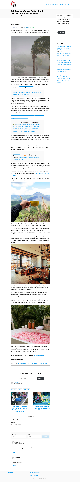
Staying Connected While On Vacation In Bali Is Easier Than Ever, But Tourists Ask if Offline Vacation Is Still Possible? (64, 78)
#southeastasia (34, 128)
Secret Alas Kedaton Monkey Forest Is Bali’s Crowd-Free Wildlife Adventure (64, 69)
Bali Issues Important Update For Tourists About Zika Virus (64, 55)
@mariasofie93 (16, 154)
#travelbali (23, 124)
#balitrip (20, 94)
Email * (30, 434)
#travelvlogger (36, 129)
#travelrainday (16, 126)
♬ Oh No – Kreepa (26, 94)
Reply (14, 452)
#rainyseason (28, 92)
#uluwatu (30, 157)
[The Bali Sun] (17, 4)
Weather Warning (26, 389)
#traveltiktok (16, 128)
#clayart (23, 157)
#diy (20, 157)
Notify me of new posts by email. (19, 419)
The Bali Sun (17, 382)
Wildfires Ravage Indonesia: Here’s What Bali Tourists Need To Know (64, 48)
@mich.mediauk (17, 122)
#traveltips (18, 124)
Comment (13, 422)
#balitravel (15, 94)
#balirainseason (38, 92)
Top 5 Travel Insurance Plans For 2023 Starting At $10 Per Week (27, 115)
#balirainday (37, 124)
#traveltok (15, 129)
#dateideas (34, 157)
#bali (33, 92)
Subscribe (40, 378)
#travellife (21, 128)
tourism (20, 389)
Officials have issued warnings (26, 86)
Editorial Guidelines (34, 475)
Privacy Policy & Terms (35, 472)
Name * (14, 434)
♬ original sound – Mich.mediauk (26, 131)
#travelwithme (37, 126)
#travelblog (15, 131)
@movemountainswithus (19, 92)
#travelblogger (29, 129)
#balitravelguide (30, 124)
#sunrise (31, 126)
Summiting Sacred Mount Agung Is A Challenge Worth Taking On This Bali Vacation (64, 62)
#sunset (27, 126)
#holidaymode (27, 128)
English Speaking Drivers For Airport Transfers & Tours (32, 363)
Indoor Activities (13, 389)
